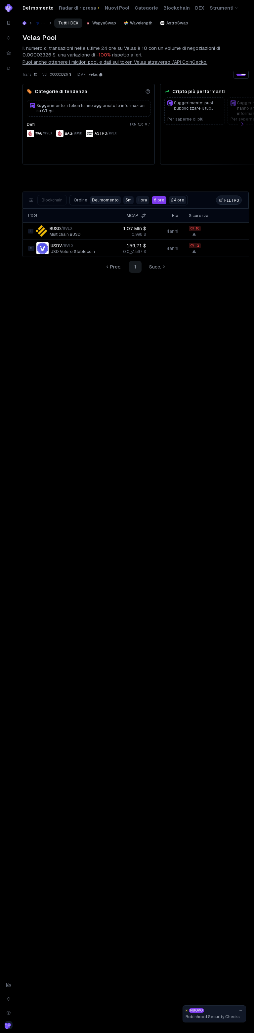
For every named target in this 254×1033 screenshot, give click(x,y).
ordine (96, 200)
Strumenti (221, 8)
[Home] (24, 23)
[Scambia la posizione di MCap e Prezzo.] (143, 215)
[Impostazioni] (8, 1013)
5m (128, 200)
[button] (101, 75)
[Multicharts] (8, 985)
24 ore (177, 200)
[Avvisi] (8, 999)
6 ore (159, 200)
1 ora (142, 200)
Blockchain (52, 200)
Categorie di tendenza (61, 91)
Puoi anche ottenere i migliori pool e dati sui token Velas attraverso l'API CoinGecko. (114, 62)
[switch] (241, 75)
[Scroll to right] (246, 124)
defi (31, 124)
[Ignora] (240, 1010)
